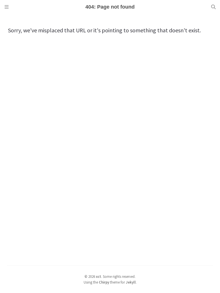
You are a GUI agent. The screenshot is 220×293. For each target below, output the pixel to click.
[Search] (213, 6)
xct (98, 276)
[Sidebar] (6, 6)
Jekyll (131, 282)
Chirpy (104, 282)
